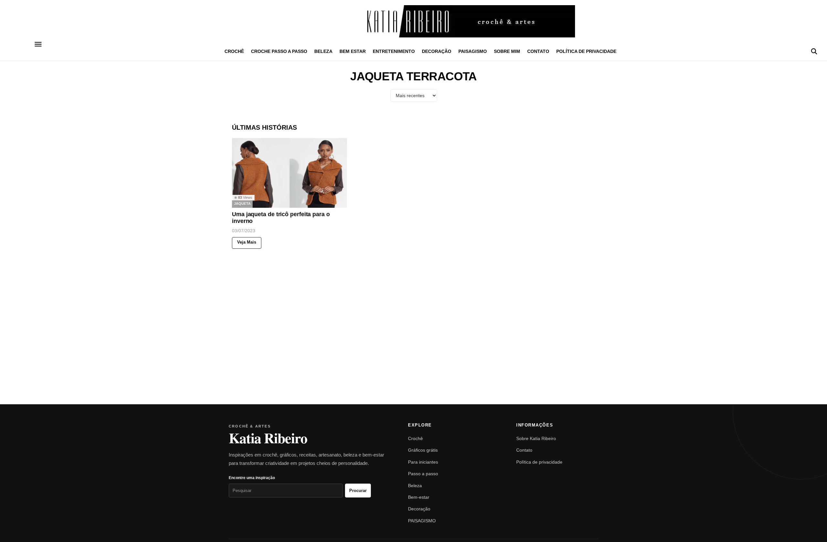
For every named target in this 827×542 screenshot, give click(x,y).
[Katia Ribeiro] (413, 21)
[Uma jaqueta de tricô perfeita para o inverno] (289, 173)
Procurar (358, 490)
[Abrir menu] (38, 44)
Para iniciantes (423, 462)
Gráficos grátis (423, 450)
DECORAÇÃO (436, 51)
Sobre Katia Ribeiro (536, 438)
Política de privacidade (586, 51)
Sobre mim (507, 51)
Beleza (415, 485)
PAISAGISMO (472, 51)
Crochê (415, 438)
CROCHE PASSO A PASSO (279, 51)
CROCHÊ (234, 51)
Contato (538, 51)
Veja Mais (246, 242)
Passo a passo (423, 473)
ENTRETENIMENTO (394, 51)
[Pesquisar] (814, 51)
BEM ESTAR (353, 51)
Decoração (419, 508)
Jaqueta (242, 204)
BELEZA (323, 51)
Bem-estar (418, 497)
